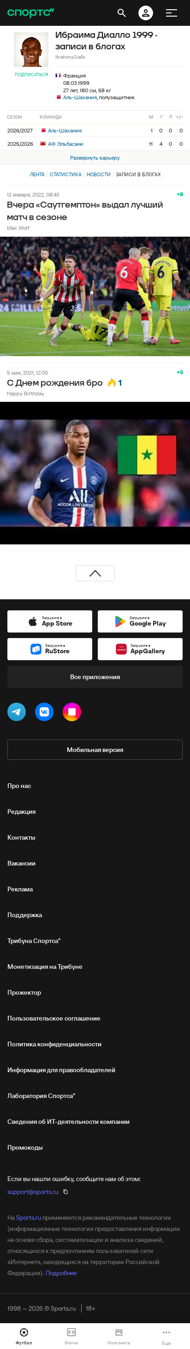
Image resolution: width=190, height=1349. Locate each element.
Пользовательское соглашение (54, 1018)
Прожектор (24, 992)
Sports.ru (28, 1217)
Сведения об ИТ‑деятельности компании (68, 1121)
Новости (99, 174)
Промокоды (25, 1147)
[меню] (171, 13)
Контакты (21, 837)
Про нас (19, 786)
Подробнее (61, 1273)
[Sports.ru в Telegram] (18, 714)
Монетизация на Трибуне (45, 966)
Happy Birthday (25, 393)
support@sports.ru (32, 1192)
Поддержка (24, 915)
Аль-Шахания (80, 97)
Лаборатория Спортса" (41, 1096)
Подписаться (31, 75)
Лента (37, 174)
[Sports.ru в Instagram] (74, 714)
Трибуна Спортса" (33, 941)
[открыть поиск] (122, 13)
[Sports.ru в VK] (46, 714)
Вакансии (21, 863)
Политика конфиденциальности (54, 1044)
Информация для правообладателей (61, 1070)
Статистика (66, 174)
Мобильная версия (95, 750)
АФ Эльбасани (65, 143)
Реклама (20, 889)
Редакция (21, 811)
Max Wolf (18, 227)
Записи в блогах (138, 174)
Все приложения (95, 677)
